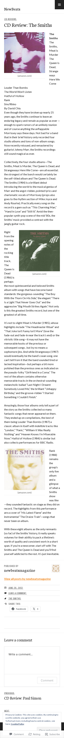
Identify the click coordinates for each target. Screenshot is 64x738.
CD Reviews (10, 19)
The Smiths (15, 598)
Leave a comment (17, 593)
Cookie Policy (17, 724)
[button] (59, 4)
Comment (47, 680)
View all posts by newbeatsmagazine (27, 578)
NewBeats (12, 9)
